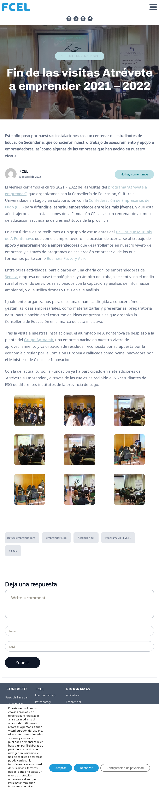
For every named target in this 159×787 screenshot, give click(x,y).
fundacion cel (86, 538)
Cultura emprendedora (80, 56)
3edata (11, 276)
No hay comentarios (134, 174)
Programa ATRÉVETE (118, 538)
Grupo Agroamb (38, 339)
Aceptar (60, 768)
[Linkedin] (68, 18)
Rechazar (86, 768)
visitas (13, 550)
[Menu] (95, 7)
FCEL (23, 171)
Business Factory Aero (67, 258)
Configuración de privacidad (125, 768)
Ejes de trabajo (45, 695)
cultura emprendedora (21, 538)
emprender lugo (56, 538)
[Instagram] (75, 18)
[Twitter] (90, 18)
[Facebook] (83, 18)
